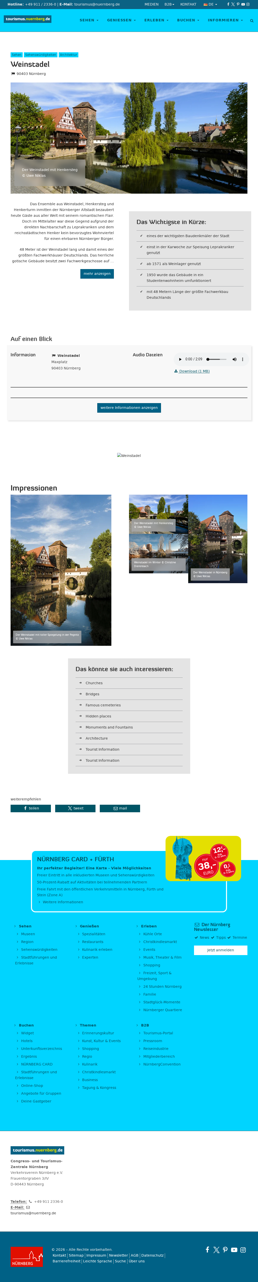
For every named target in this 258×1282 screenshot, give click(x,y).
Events (148, 950)
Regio (86, 1056)
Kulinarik (89, 1064)
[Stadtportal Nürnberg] (27, 1257)
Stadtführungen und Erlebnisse (36, 960)
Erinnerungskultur (97, 1033)
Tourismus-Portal (157, 1033)
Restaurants (92, 942)
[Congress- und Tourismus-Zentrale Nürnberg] (27, 20)
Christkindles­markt (98, 1072)
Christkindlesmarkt (159, 942)
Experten (89, 957)
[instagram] (247, 4)
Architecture (97, 738)
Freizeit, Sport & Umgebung (154, 976)
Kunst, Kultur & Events (101, 1041)
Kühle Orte (152, 934)
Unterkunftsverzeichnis (41, 1049)
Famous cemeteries (103, 705)
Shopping (151, 965)
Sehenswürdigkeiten (38, 950)
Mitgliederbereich (158, 1056)
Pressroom (152, 1041)
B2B (144, 1025)
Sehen (88, 20)
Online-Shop (31, 1086)
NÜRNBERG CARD (36, 1064)
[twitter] (233, 4)
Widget (27, 1033)
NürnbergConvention (161, 1064)
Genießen (120, 20)
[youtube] (243, 4)
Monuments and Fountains (109, 727)
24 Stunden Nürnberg (162, 987)
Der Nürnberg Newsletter (212, 927)
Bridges (92, 694)
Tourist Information (102, 749)
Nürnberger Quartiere (162, 1010)
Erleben (155, 20)
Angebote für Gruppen (40, 1093)
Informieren (224, 20)
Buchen (187, 20)
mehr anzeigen (97, 274)
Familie (149, 994)
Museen (27, 934)
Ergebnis (28, 1056)
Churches (94, 683)
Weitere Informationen (62, 902)
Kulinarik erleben (96, 950)
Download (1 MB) (194, 371)
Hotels (26, 1041)
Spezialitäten (93, 934)
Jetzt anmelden (220, 950)
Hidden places (98, 716)
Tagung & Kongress (98, 1088)
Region (27, 942)
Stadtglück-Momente (161, 1002)
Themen (87, 1025)
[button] (31, 808)
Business (89, 1080)
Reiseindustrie (155, 1049)
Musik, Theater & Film (162, 957)
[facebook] (228, 4)
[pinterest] (238, 4)
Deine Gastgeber (35, 1101)
